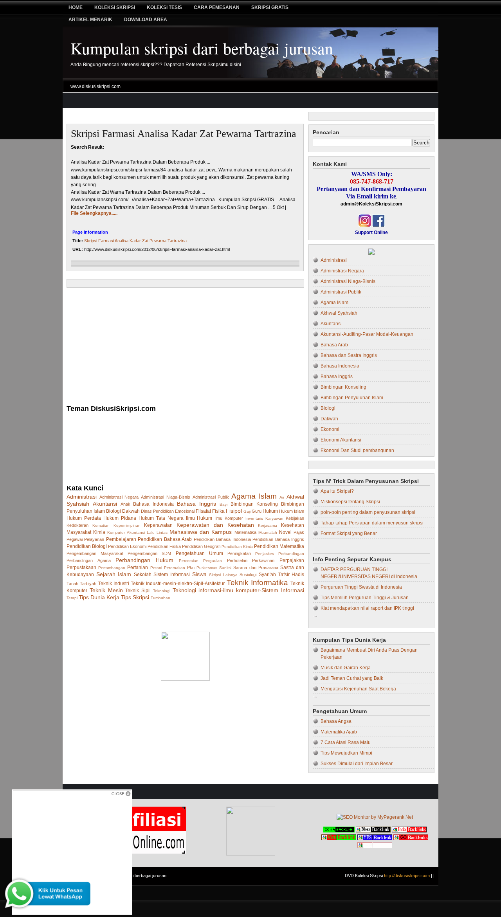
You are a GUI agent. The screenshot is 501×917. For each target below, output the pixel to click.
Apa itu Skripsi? (337, 491)
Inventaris (254, 518)
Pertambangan (111, 568)
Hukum (270, 511)
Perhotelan (237, 560)
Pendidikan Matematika (279, 546)
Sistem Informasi (171, 574)
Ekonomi (330, 429)
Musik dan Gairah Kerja (346, 667)
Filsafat (203, 511)
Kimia (99, 532)
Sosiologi (248, 574)
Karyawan (274, 518)
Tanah (72, 583)
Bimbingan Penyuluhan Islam (352, 397)
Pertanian (137, 567)
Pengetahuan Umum (199, 553)
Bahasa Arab (334, 345)
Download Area (145, 19)
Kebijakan (295, 518)
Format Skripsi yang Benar (349, 533)
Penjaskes (264, 553)
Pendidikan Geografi (201, 546)
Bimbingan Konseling (254, 504)
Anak (125, 504)
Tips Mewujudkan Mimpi (346, 753)
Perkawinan (263, 560)
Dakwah (131, 511)
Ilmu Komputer (228, 518)
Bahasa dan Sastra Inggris (349, 355)
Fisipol (234, 511)
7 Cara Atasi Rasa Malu (346, 742)
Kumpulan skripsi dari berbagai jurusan (201, 48)
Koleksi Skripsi (114, 7)
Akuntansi (105, 504)
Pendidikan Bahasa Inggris (278, 539)
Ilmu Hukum (199, 518)
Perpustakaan (81, 567)
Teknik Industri (113, 583)
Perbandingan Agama (89, 560)
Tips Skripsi (135, 597)
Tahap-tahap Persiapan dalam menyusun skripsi (372, 523)
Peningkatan (239, 553)
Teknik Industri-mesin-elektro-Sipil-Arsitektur (178, 583)
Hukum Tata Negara (161, 518)
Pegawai (75, 539)
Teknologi (161, 591)
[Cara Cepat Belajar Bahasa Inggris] (371, 253)
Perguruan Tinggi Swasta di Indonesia (361, 587)
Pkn (191, 567)
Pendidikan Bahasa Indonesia (222, 539)
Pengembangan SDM (149, 553)
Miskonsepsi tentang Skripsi (350, 501)
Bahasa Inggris (196, 504)
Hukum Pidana (119, 518)
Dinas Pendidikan (157, 511)
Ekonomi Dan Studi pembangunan (357, 450)
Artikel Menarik (90, 19)
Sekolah (142, 574)
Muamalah (267, 532)
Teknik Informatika (257, 582)
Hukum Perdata (84, 518)
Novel (285, 532)
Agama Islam (254, 496)
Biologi (113, 511)
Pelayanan (94, 539)
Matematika (245, 532)
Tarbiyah (88, 583)
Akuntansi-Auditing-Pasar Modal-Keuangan (367, 334)
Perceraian (188, 560)
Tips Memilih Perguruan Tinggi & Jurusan (365, 597)
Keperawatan (158, 525)
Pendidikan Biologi (87, 546)
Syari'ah (267, 574)
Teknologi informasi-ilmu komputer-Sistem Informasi (238, 590)
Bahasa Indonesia (153, 504)
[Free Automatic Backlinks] (339, 831)
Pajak (299, 532)
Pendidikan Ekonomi (127, 546)
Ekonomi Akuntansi (341, 440)
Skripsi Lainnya (223, 575)
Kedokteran (77, 525)
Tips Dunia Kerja (99, 597)
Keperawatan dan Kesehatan (215, 525)
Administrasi (82, 497)
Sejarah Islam (114, 574)
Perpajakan (291, 560)
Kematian (101, 525)
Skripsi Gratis (269, 7)
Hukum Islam (291, 511)
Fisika (218, 511)
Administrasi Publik (211, 497)
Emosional (185, 511)
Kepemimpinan (127, 525)
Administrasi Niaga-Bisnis (165, 497)
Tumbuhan (160, 598)
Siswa (199, 574)
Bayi (223, 504)
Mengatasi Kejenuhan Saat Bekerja (358, 689)
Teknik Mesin (106, 590)
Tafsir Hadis (291, 574)
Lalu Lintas (157, 532)
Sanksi (225, 568)
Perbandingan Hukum (144, 560)
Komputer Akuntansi (125, 532)
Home (75, 7)
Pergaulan (212, 560)
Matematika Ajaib (339, 732)
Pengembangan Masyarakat (95, 553)
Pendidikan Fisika (164, 546)
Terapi (72, 598)
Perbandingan (291, 553)
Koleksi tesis (164, 7)
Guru (256, 511)
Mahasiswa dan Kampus (200, 532)
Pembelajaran (121, 539)
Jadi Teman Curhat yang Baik (352, 678)
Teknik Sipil (138, 590)
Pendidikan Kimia (237, 546)
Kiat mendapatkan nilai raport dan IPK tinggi (367, 608)
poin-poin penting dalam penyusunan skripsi (368, 512)
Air (281, 497)
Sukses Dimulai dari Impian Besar (357, 763)
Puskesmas (206, 568)
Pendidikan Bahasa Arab (165, 539)
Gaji (246, 511)
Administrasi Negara (119, 497)
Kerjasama (267, 525)
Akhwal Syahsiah (339, 313)
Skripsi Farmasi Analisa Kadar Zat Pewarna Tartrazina (183, 133)
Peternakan (174, 568)
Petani (156, 568)
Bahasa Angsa (336, 721)
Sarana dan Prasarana (255, 567)
